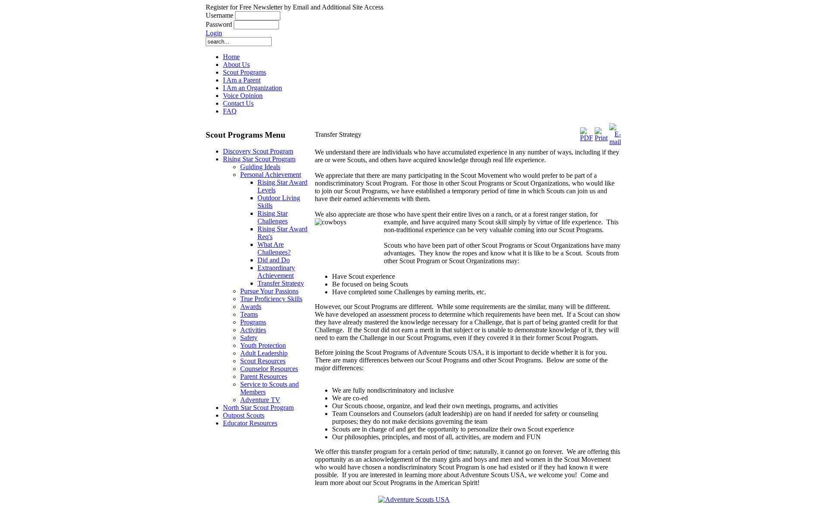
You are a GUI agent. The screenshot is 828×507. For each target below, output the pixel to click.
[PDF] (586, 138)
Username (219, 15)
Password (219, 24)
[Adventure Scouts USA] (414, 499)
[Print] (601, 138)
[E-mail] (615, 141)
